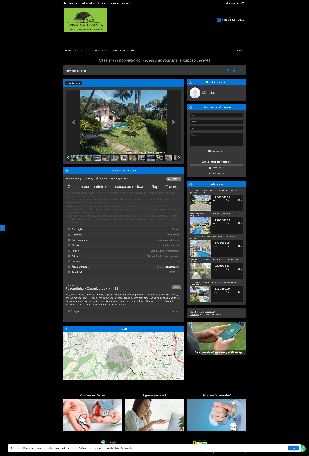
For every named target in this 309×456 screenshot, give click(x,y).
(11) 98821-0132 (233, 19)
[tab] (73, 83)
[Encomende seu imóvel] (216, 415)
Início (69, 50)
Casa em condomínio (109, 50)
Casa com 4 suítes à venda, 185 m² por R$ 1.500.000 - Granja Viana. (213, 283)
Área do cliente (235, 3)
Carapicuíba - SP (90, 50)
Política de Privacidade (121, 448)
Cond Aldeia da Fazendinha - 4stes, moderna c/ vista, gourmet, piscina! (213, 191)
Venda (77, 50)
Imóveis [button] (72, 3)
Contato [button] (101, 3)
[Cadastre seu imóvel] (92, 415)
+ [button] (66, 335)
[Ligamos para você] (154, 415)
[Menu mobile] (64, 3)
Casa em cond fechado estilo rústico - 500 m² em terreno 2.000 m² (215, 260)
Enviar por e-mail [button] (217, 151)
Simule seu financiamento (121, 3)
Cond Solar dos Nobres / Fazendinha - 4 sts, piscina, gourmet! (213, 237)
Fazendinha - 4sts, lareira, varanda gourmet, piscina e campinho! (213, 214)
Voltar (241, 50)
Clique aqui (194, 315)
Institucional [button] (86, 3)
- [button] (67, 338)
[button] (74, 122)
